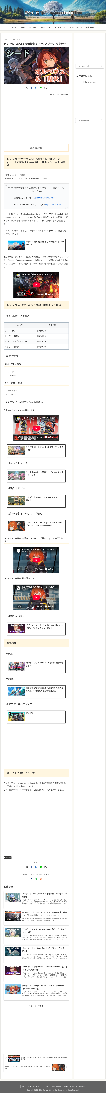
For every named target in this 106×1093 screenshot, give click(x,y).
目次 (32, 148)
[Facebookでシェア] (32, 88)
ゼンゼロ (8, 857)
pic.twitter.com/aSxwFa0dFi (46, 198)
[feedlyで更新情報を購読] (36, 879)
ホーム (24, 1086)
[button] (45, 88)
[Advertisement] (36, 112)
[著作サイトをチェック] (31, 879)
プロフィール (45, 1086)
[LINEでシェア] (41, 88)
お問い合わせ (56, 1086)
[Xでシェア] (27, 88)
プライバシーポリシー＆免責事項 (74, 1086)
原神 (29, 1086)
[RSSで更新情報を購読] (41, 879)
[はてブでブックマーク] (36, 88)
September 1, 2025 (53, 205)
